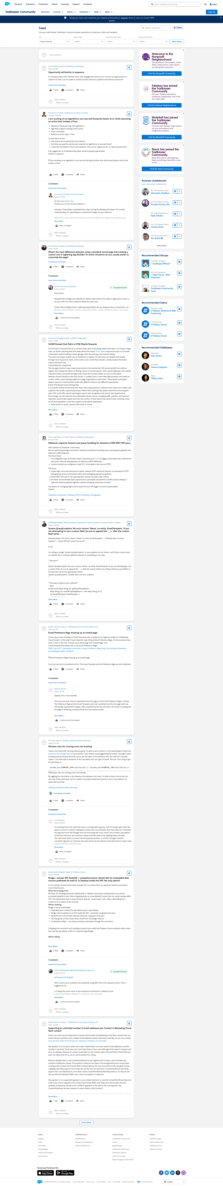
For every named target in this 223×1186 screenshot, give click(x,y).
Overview (45, 12)
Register (124, 18)
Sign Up (211, 12)
